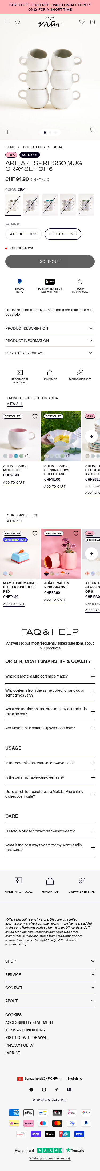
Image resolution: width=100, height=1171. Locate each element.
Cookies (13, 1014)
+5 (68, 456)
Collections (34, 147)
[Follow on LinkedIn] (69, 1089)
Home (10, 147)
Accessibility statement (29, 1022)
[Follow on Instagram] (44, 1090)
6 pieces (62, 233)
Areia (57, 147)
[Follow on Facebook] (31, 1090)
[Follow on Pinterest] (57, 1090)
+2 (27, 456)
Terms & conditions (25, 1030)
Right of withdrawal (26, 1037)
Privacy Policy (19, 1045)
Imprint (12, 1052)
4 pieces (23, 233)
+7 (67, 573)
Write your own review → (49, 1158)
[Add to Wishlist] (93, 130)
